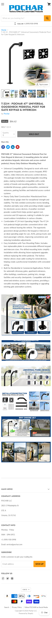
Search (6, 607)
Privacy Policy (17, 607)
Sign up (39, 564)
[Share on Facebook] (3, 147)
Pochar (6, 113)
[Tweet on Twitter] (8, 147)
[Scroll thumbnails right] (48, 94)
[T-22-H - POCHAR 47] (5, 94)
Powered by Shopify (26, 613)
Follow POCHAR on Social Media (36, 607)
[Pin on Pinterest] (17, 147)
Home (3, 30)
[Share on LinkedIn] (13, 147)
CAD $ (25, 589)
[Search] (47, 18)
